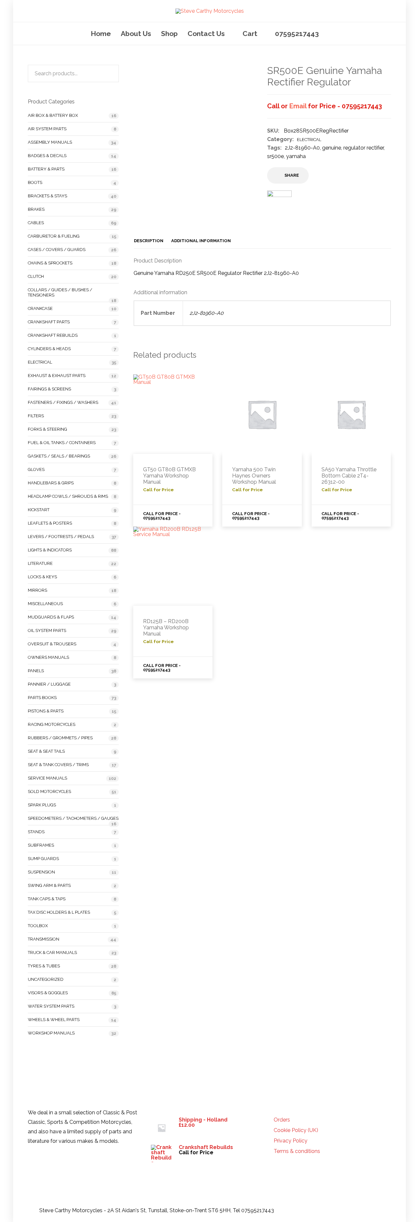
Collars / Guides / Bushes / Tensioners (60, 292)
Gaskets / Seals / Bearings (59, 456)
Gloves (36, 469)
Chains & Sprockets (50, 263)
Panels (36, 670)
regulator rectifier (363, 148)
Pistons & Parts (46, 711)
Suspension (41, 872)
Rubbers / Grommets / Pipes (60, 737)
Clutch (36, 276)
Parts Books (42, 697)
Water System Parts (51, 1006)
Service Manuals (47, 778)
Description (148, 240)
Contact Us (206, 33)
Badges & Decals (47, 155)
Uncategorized (46, 979)
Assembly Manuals (50, 142)
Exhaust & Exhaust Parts (56, 375)
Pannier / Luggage (49, 684)
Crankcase (40, 308)
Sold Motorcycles (49, 791)
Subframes (41, 845)
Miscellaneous (45, 603)
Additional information (201, 240)
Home (101, 33)
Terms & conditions (297, 1151)
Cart (250, 33)
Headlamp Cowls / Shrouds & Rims (68, 496)
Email (297, 106)
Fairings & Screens (49, 388)
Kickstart (38, 509)
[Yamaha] (279, 206)
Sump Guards (43, 858)
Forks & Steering (47, 429)
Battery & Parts (46, 169)
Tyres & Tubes (44, 965)
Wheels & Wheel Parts (54, 1019)
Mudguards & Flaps (51, 617)
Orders (282, 1120)
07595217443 (297, 33)
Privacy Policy (290, 1140)
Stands (36, 831)
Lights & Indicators (50, 550)
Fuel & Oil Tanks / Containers (62, 442)
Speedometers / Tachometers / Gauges (73, 818)
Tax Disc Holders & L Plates (59, 912)
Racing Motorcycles (51, 724)
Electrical (309, 139)
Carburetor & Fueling (54, 236)
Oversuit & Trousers (52, 643)
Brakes (36, 209)
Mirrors (37, 590)
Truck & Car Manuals (52, 952)
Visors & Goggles (48, 992)
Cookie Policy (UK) (296, 1130)
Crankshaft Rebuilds (53, 335)
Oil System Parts (47, 630)
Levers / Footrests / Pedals (61, 536)
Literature (40, 563)
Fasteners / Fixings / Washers (63, 402)
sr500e (275, 156)
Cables (36, 222)
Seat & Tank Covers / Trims (58, 764)
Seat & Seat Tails (46, 751)
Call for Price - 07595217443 (162, 515)
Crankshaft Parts (49, 321)
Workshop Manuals (51, 1033)
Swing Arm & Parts (49, 885)
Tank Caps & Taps (46, 898)
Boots (35, 182)
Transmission (43, 939)
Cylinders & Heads (49, 348)
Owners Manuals (48, 657)
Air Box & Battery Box (53, 115)
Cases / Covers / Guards (56, 249)
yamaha (296, 156)
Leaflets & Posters (50, 523)
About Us (136, 33)
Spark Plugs (42, 804)
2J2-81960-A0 (302, 148)
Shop (169, 33)
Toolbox (38, 925)
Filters (36, 415)
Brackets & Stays (47, 195)
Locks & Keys (42, 576)
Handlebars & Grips (51, 482)
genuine (331, 148)
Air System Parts (47, 128)
